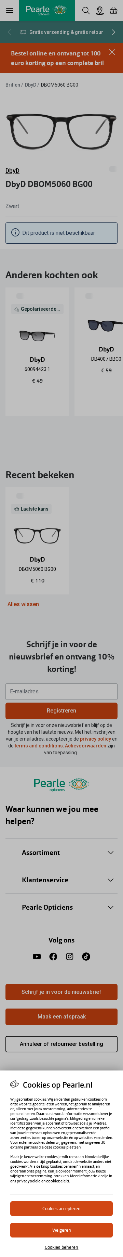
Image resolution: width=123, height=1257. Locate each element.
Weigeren (61, 1230)
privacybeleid (29, 1181)
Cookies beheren (62, 1247)
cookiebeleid (57, 1181)
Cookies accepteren (61, 1208)
